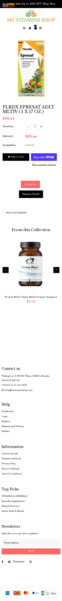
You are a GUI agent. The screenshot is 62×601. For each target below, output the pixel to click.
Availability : (10, 145)
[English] (5, 5)
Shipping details (31, 194)
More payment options (44, 165)
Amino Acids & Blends (13, 511)
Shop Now (48, 4)
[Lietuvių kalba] (11, 5)
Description (30, 184)
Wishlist (6, 431)
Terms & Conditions (12, 474)
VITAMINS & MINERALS (14, 496)
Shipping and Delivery (13, 426)
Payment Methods (11, 459)
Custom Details (10, 454)
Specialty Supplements (13, 501)
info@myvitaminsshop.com (19, 390)
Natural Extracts (10, 506)
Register (6, 421)
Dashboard (7, 411)
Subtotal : (8, 136)
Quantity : (8, 126)
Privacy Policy (9, 464)
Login (5, 416)
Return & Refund (10, 469)
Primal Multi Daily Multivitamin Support (31, 297)
